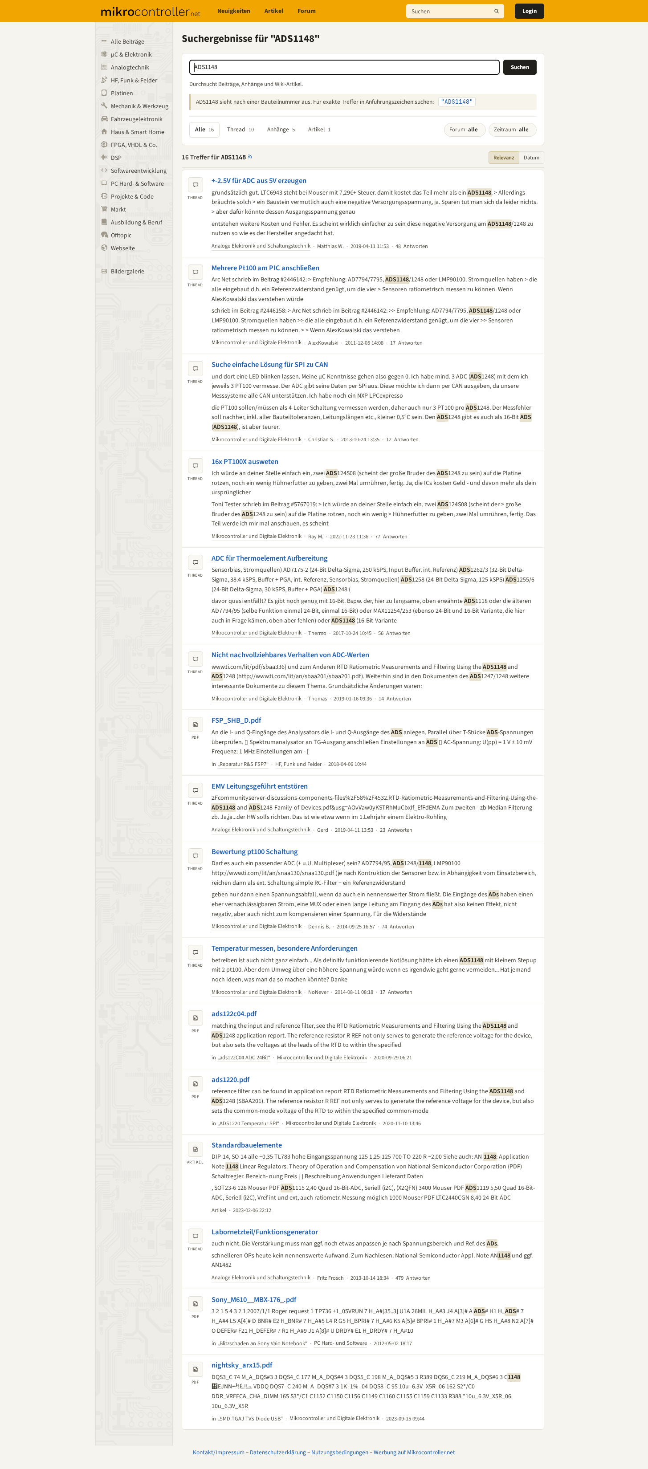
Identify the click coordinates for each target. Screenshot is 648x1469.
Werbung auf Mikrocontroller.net (414, 1452)
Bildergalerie (127, 271)
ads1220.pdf (230, 1079)
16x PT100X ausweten (245, 461)
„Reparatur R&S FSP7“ (243, 764)
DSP (116, 158)
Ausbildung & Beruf (136, 222)
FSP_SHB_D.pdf (236, 720)
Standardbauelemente (247, 1145)
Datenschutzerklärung (278, 1452)
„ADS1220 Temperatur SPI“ (248, 1123)
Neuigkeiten (233, 11)
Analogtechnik (130, 67)
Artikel (274, 11)
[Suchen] (497, 11)
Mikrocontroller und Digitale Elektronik (257, 342)
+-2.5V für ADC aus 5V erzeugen (259, 180)
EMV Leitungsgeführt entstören (260, 786)
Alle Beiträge (127, 41)
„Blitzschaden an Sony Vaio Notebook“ (262, 1343)
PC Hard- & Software (137, 183)
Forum (307, 11)
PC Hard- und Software (340, 1343)
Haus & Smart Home (137, 132)
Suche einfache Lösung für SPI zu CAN (270, 364)
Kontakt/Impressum (219, 1452)
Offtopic (121, 235)
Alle (204, 129)
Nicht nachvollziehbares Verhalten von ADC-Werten (290, 655)
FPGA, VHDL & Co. (134, 145)
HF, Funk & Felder (134, 80)
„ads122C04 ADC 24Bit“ (243, 1058)
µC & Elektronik (131, 54)
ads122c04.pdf (234, 1014)
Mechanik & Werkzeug (139, 106)
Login (529, 11)
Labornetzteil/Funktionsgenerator (265, 1232)
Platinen (122, 93)
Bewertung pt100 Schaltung (255, 851)
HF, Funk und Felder (298, 764)
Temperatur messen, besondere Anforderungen (285, 948)
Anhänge (281, 129)
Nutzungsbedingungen (339, 1452)
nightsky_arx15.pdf (242, 1365)
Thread (240, 129)
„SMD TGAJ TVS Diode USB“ (250, 1419)
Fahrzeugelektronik (137, 119)
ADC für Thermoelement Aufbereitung (270, 558)
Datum (531, 158)
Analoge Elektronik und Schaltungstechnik (261, 246)
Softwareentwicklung (139, 171)
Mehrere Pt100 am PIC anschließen (265, 268)
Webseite (123, 248)
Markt (118, 209)
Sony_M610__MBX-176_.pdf (254, 1299)
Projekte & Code (132, 196)
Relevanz (503, 158)
